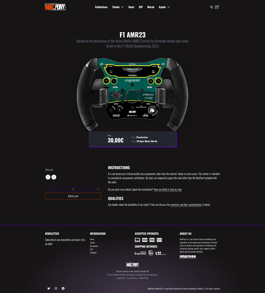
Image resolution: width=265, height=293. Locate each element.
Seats (131, 7)
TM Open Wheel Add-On (147, 141)
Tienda (115, 7)
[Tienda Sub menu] (122, 7)
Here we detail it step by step (168, 189)
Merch (150, 7)
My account (94, 245)
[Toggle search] (211, 7)
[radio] (48, 177)
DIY (141, 7)
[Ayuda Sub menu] (168, 7)
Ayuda (162, 7)
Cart (91, 249)
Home (92, 239)
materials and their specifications (186, 205)
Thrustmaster (142, 137)
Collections (101, 7)
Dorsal (49, 170)
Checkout (93, 252)
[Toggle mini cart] (217, 7)
